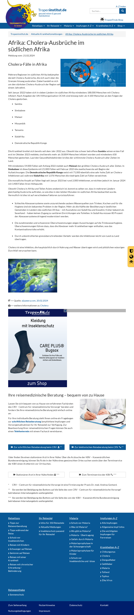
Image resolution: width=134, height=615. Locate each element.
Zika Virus (106, 580)
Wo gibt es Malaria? (81, 531)
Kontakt (104, 605)
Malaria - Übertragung (82, 535)
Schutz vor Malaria (80, 522)
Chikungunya (108, 551)
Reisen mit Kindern (19, 544)
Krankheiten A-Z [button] (105, 25)
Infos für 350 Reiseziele (52, 522)
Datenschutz (75, 605)
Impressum (44, 610)
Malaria (73, 518)
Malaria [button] (68, 25)
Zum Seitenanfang (17, 605)
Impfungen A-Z (108, 518)
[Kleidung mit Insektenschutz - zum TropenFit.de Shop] (67, 348)
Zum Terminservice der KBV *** (98, 474)
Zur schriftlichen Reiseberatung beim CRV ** (37, 447)
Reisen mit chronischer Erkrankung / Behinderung (20, 567)
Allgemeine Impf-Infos (112, 527)
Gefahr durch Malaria (82, 539)
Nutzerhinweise (47, 605)
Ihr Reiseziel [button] (53, 25)
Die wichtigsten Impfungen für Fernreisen (109, 534)
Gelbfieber (106, 564)
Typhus (105, 576)
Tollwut (105, 572)
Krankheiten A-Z (109, 547)
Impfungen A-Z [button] (84, 25)
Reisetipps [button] (37, 25)
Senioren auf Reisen (19, 553)
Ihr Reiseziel (45, 518)
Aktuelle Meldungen (50, 527)
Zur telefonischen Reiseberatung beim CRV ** (99, 447)
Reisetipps (14, 518)
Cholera (44, 305)
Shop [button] (120, 25)
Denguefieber (108, 559)
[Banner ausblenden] (65, 310)
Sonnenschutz (16, 594)
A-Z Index (121, 6)
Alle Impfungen (109, 522)
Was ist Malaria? (79, 527)
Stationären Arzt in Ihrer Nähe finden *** (37, 474)
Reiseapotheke (16, 589)
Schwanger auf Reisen (20, 549)
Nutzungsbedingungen (19, 610)
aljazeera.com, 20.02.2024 (35, 300)
